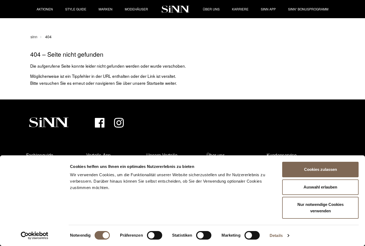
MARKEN (105, 9)
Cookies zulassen (320, 169)
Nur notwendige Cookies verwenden (320, 207)
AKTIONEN (45, 9)
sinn (33, 36)
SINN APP (268, 9)
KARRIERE (240, 9)
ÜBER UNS (211, 9)
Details (276, 235)
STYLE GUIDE (75, 9)
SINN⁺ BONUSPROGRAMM (308, 9)
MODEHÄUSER (136, 9)
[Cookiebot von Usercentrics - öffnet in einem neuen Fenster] (34, 236)
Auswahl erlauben (320, 187)
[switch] (154, 235)
